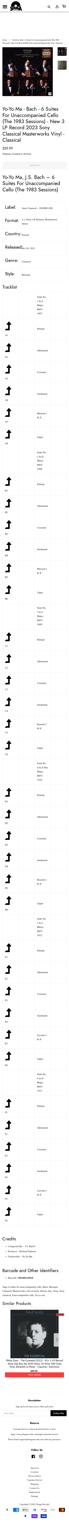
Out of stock (33, 1291)
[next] (59, 1340)
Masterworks (19, 1291)
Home (4, 40)
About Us (34, 1468)
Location (35, 1472)
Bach (45, 1287)
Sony (55, 1291)
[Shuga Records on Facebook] (33, 1457)
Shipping (6, 154)
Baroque (53, 1287)
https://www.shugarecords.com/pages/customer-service (34, 1434)
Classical (6, 1291)
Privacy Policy (34, 1476)
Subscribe (58, 1413)
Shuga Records (42, 1504)
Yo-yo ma (40, 1295)
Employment (34, 1492)
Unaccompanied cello (23, 1295)
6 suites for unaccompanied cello (24, 1287)
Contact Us (34, 1488)
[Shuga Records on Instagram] (41, 1457)
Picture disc (46, 1291)
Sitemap (34, 1496)
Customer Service (34, 1480)
